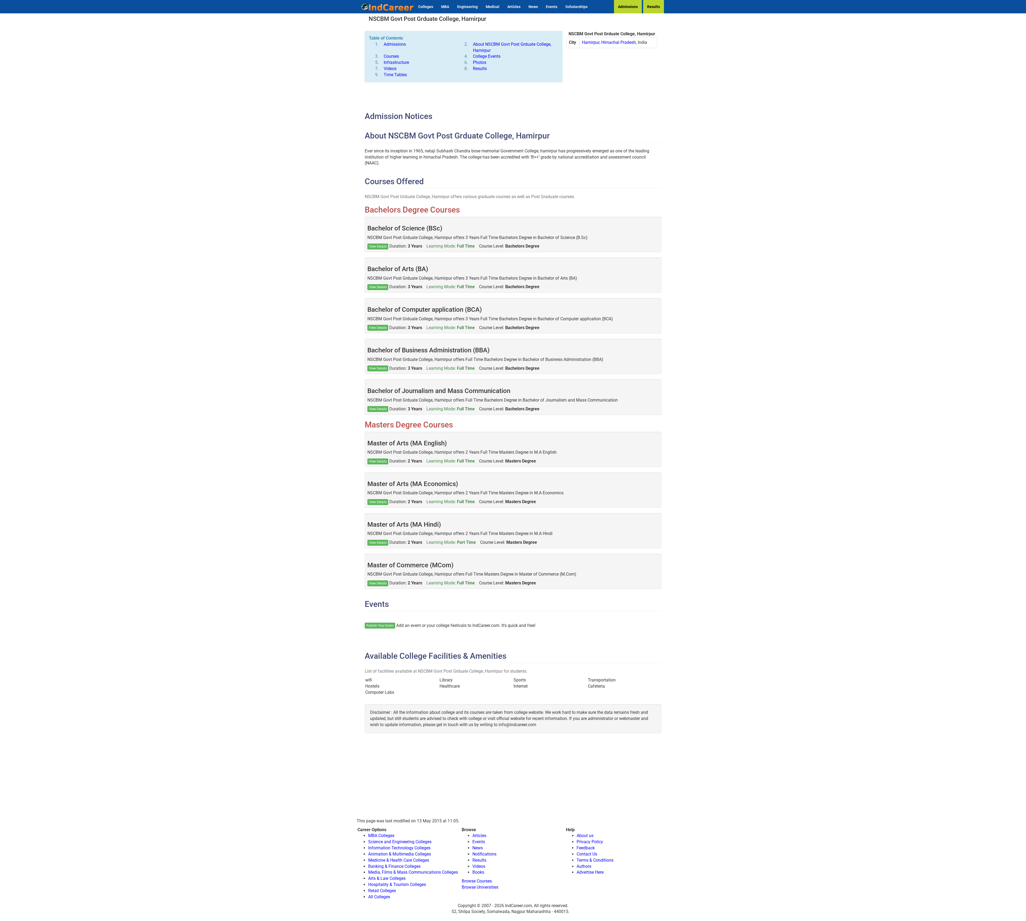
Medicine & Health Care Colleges (398, 860)
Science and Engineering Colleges (400, 841)
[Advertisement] (611, 90)
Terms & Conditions (595, 860)
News (533, 7)
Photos (479, 62)
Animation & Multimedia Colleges (399, 854)
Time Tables (395, 74)
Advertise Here (590, 872)
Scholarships (576, 7)
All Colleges (379, 896)
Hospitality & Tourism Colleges (397, 884)
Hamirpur (590, 42)
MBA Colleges (381, 835)
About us (585, 835)
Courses (391, 56)
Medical (492, 7)
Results (653, 7)
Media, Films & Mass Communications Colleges (413, 872)
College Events (486, 56)
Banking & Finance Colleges (394, 866)
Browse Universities (480, 887)
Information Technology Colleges (399, 847)
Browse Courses (477, 881)
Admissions (628, 7)
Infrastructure (396, 62)
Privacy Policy (590, 841)
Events (551, 7)
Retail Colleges (382, 890)
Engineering (467, 7)
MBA (445, 7)
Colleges (425, 7)
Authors (584, 866)
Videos (390, 68)
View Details (378, 246)
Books (478, 872)
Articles (513, 7)
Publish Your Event (380, 625)
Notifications (484, 854)
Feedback (586, 847)
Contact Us (587, 854)
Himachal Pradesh (618, 42)
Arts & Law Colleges (387, 878)
